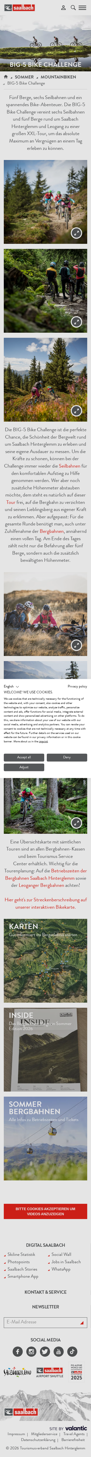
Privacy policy (77, 686)
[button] (11, 687)
